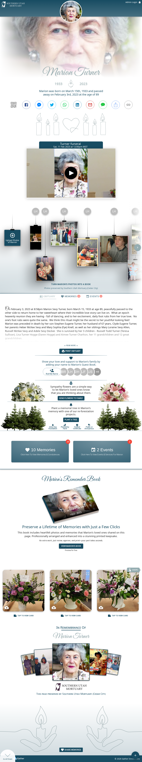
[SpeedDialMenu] (135, 755)
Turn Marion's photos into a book (71, 284)
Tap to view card (26, 616)
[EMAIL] (90, 105)
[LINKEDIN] (77, 105)
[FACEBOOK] (26, 105)
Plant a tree (71, 420)
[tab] (47, 296)
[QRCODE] (13, 105)
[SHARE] (115, 105)
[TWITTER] (52, 105)
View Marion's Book (71, 546)
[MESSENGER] (39, 105)
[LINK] (128, 105)
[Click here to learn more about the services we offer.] (71, 687)
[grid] (71, 249)
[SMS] (103, 105)
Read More (71, 345)
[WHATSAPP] (64, 105)
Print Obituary (72, 351)
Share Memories (72, 750)
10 (68, 441)
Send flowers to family (71, 398)
